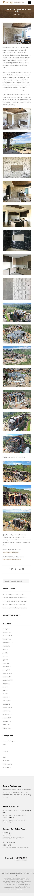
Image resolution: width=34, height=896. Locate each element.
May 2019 (5, 694)
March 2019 (6, 697)
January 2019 (6, 704)
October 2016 (7, 728)
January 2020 (6, 670)
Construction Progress (9, 741)
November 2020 (7, 636)
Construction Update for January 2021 (13, 594)
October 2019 (7, 677)
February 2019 (7, 701)
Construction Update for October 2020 (14, 604)
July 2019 (5, 687)
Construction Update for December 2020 (14, 598)
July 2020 (5, 649)
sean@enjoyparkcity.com (11, 552)
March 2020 (6, 663)
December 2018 (7, 707)
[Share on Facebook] (8, 569)
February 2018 (7, 718)
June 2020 (5, 653)
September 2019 (7, 680)
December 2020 (7, 632)
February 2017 (7, 721)
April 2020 (5, 660)
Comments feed (7, 764)
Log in (4, 757)
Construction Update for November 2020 (14, 601)
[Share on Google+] (16, 569)
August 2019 (6, 683)
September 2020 (7, 642)
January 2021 (6, 629)
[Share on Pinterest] (23, 569)
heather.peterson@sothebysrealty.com (15, 847)
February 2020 (7, 666)
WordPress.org (7, 767)
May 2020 (5, 656)
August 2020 (6, 646)
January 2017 (6, 724)
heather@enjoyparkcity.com (12, 559)
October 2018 (7, 711)
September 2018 (7, 714)
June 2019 (5, 690)
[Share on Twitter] (12, 569)
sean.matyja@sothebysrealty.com (13, 838)
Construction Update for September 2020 (15, 608)
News (4, 744)
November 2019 (7, 673)
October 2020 (7, 639)
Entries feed (6, 760)
